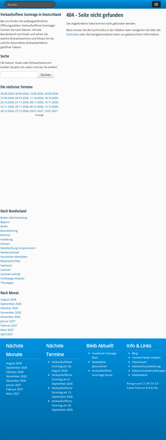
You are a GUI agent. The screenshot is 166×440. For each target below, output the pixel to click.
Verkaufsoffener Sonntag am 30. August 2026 (62, 366)
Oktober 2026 (9, 308)
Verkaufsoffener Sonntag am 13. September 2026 (62, 392)
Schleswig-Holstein (12, 278)
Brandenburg (9, 231)
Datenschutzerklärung (146, 366)
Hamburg (6, 239)
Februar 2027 (8, 325)
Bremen (5, 235)
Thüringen (7, 283)
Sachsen (5, 270)
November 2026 (10, 312)
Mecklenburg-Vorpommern (18, 248)
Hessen (5, 244)
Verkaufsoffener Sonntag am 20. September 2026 (62, 405)
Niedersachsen (9, 252)
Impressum (139, 362)
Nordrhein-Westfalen (13, 257)
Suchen (46, 74)
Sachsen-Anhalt (10, 274)
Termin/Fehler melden (146, 358)
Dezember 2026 (10, 317)
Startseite (72, 34)
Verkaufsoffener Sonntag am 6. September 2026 (62, 379)
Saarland (6, 265)
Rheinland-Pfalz (10, 261)
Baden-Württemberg (13, 218)
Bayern (5, 222)
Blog (135, 353)
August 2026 (8, 299)
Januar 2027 (7, 321)
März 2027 (7, 330)
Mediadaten (140, 375)
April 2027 (6, 334)
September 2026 (10, 304)
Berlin (4, 226)
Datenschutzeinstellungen (149, 371)
